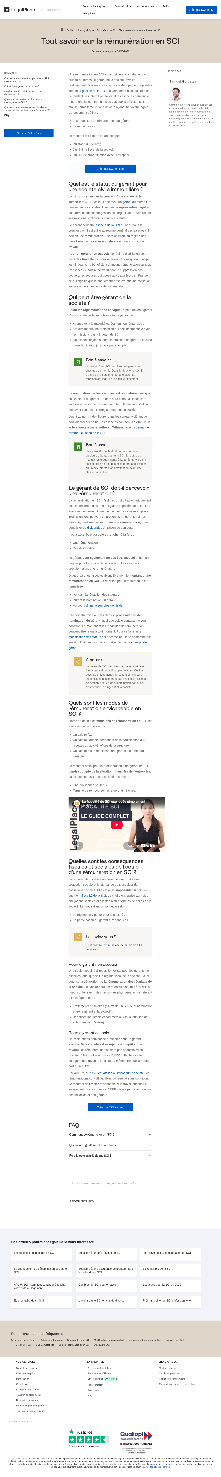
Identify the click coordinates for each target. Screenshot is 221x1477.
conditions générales (160, 1467)
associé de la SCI (108, 225)
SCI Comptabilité (45, 1344)
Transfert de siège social (28, 1394)
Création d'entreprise (94, 6)
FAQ (6, 115)
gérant (127, 202)
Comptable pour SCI (78, 1339)
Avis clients (93, 1390)
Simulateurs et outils (26, 1368)
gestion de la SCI (94, 91)
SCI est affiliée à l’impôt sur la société (118, 1073)
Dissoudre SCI (102, 1344)
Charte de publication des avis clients (177, 1384)
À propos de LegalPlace (99, 1368)
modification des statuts (85, 637)
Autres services (145, 6)
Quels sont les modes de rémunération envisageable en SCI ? (23, 100)
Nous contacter (95, 1384)
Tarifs (166, 6)
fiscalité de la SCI (94, 895)
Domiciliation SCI (175, 1339)
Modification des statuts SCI (109, 1339)
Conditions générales (169, 1373)
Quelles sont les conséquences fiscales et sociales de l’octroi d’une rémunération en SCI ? (28, 108)
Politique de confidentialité (172, 1378)
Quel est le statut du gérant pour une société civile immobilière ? (26, 79)
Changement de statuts (28, 1389)
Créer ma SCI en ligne (110, 168)
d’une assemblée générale (104, 605)
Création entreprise (25, 1373)
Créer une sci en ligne (23, 1339)
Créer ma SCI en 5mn (202, 9)
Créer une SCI (23, 1344)
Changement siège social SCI (145, 1339)
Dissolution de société (27, 1400)
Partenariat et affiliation (99, 1373)
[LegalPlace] (19, 9)
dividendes (94, 527)
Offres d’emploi (102, 1378)
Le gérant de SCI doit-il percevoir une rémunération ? (22, 93)
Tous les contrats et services (30, 1411)
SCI (101, 74)
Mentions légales (167, 1368)
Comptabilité (121, 6)
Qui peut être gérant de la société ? (21, 86)
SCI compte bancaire (51, 1339)
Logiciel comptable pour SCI (74, 1344)
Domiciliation (22, 1378)
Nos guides (89, 13)
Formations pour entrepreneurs (31, 1405)
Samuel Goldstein (183, 81)
